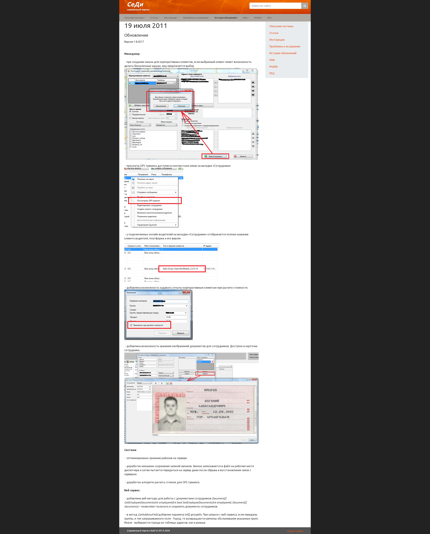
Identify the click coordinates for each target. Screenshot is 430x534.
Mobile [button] (257, 17)
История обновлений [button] (225, 17)
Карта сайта (295, 530)
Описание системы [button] (133, 17)
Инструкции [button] (170, 17)
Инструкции (277, 39)
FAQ (269, 17)
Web (272, 59)
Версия (129, 41)
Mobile (273, 66)
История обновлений (282, 53)
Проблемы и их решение (284, 46)
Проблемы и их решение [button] (195, 17)
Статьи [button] (154, 17)
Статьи (273, 32)
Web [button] (245, 17)
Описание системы (281, 26)
